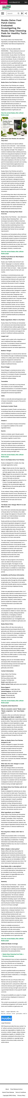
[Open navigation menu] (2, 13)
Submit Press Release (8, 1092)
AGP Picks (4, 2)
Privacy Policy (21, 1095)
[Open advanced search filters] (22, 13)
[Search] (18, 13)
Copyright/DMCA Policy (9, 1095)
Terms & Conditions (20, 1092)
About (7, 1089)
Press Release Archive (16, 1089)
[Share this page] (26, 13)
